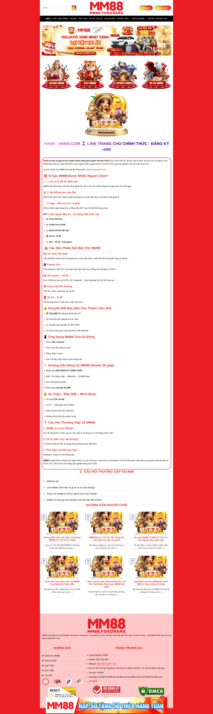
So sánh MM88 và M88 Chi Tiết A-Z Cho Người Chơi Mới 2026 (151, 538)
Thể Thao (82, 19)
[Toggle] (44, 481)
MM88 (48, 19)
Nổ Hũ (92, 19)
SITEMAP (93, 681)
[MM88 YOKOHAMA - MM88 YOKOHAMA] (106, 8)
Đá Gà (99, 19)
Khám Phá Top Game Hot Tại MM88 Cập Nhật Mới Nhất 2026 (62, 582)
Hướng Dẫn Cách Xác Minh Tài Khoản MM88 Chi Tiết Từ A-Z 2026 (62, 538)
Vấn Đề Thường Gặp (157, 19)
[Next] (165, 40)
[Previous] (47, 40)
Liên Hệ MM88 (138, 19)
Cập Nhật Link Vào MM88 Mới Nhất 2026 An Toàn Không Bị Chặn (151, 582)
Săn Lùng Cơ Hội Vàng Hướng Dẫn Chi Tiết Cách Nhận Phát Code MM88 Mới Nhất (106, 584)
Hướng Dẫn (122, 19)
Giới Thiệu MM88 (60, 19)
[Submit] (74, 7)
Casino (73, 19)
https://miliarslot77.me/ (96, 170)
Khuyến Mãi (109, 19)
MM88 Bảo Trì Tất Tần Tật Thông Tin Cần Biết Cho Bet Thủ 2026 (106, 538)
